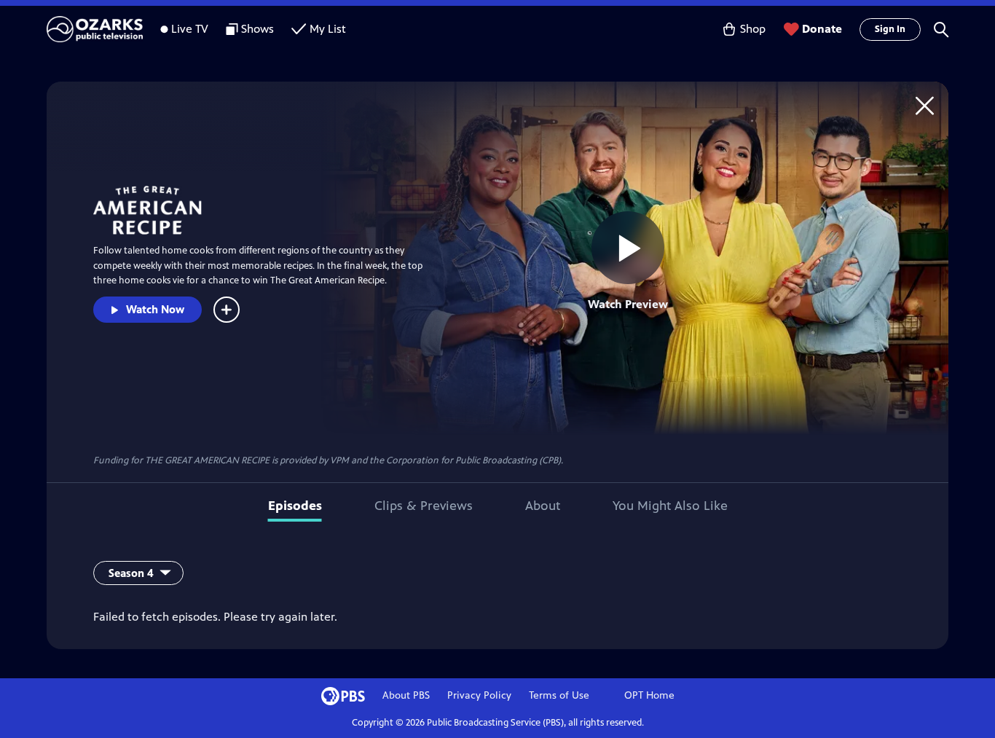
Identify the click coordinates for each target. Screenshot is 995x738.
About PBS (406, 695)
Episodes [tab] (295, 506)
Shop (753, 29)
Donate (822, 29)
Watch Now (155, 309)
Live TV (189, 29)
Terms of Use (559, 695)
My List (328, 29)
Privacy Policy (479, 695)
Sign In (890, 29)
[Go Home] (925, 105)
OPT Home (649, 695)
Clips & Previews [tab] (423, 506)
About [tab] (542, 506)
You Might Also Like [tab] (670, 506)
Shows (257, 29)
